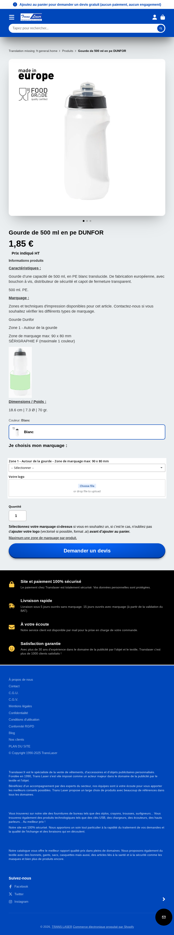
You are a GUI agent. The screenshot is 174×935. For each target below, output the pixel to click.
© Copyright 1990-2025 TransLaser (33, 753)
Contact (14, 686)
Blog (12, 733)
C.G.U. (13, 693)
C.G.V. (13, 699)
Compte (154, 17)
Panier (162, 17)
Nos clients (16, 739)
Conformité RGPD (21, 726)
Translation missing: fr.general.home (33, 51)
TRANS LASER (62, 926)
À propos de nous (21, 679)
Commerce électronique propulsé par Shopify (103, 926)
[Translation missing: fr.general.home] (31, 17)
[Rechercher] (160, 28)
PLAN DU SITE (19, 746)
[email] (163, 917)
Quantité (15, 506)
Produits (67, 51)
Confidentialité (18, 713)
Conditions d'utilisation (24, 719)
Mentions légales (20, 706)
